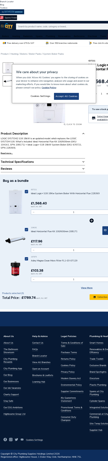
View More (87, 287)
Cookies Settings (40, 96)
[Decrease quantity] (33, 212)
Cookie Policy (49, 87)
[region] (54, 83)
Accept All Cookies (66, 96)
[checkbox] (26, 191)
